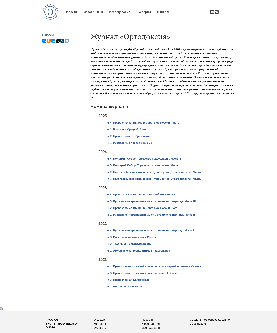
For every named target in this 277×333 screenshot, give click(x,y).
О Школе (163, 12)
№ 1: (129, 142)
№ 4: (144, 122)
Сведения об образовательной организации (210, 321)
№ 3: (126, 129)
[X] (58, 41)
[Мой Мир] (53, 41)
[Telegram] (67, 41)
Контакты (100, 323)
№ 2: (128, 136)
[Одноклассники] (49, 41)
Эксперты (144, 12)
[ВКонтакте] (44, 41)
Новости (71, 12)
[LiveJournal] (62, 41)
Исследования (119, 12)
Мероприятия (93, 12)
